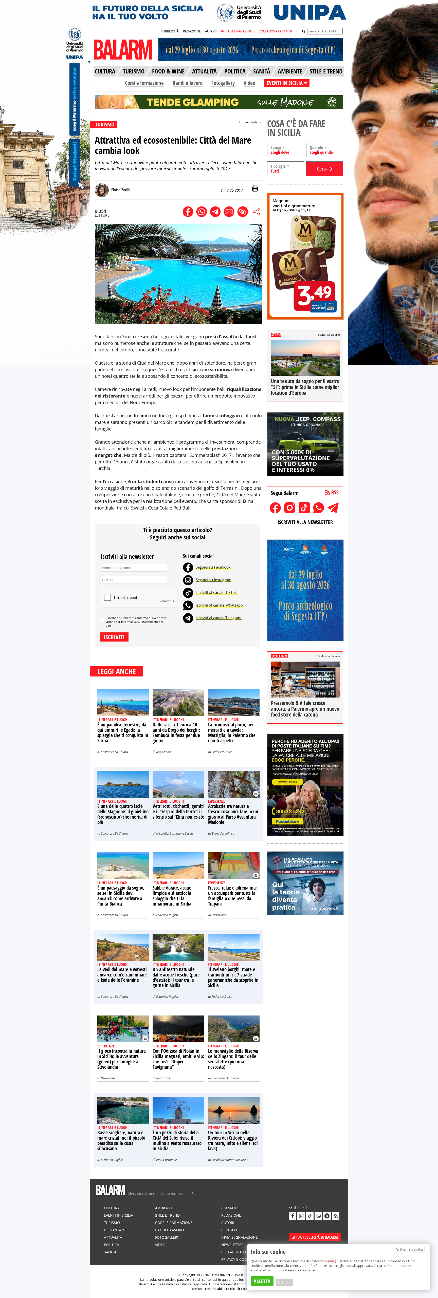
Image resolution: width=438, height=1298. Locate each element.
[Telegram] (188, 617)
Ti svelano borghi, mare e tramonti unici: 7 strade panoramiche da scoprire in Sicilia (233, 977)
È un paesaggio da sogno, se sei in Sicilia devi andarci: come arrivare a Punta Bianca (120, 896)
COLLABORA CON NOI (275, 31)
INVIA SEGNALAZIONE (237, 31)
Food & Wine (115, 1230)
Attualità (113, 1237)
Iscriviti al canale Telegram (219, 617)
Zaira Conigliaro (223, 833)
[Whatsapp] (188, 605)
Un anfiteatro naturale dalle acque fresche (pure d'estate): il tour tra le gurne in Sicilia (176, 977)
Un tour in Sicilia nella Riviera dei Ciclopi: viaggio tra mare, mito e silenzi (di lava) (233, 1140)
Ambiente (164, 1208)
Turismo (256, 122)
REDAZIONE (192, 31)
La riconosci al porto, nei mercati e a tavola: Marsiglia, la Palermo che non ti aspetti (232, 732)
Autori (227, 1222)
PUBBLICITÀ (170, 31)
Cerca (322, 168)
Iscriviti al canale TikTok (216, 592)
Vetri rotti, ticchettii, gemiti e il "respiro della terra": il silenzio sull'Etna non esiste (178, 811)
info (332, 1261)
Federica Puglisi (167, 915)
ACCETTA (262, 1281)
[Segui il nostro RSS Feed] (335, 1216)
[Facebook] (188, 567)
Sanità (110, 1252)
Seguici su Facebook (213, 567)
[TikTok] (188, 592)
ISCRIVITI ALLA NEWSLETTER (305, 522)
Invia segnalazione (239, 1237)
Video (249, 82)
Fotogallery (223, 82)
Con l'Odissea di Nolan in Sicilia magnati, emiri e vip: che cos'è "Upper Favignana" (178, 1059)
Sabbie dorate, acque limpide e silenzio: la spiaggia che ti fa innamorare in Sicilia (172, 896)
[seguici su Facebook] (292, 1216)
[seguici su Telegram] (327, 1216)
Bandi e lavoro (188, 82)
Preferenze (284, 1282)
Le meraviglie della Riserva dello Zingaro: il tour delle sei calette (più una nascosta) (233, 1059)
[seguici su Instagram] (301, 1216)
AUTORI (211, 31)
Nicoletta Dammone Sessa (174, 833)
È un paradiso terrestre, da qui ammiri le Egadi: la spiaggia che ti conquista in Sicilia (122, 732)
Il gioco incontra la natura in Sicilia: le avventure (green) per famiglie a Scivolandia (121, 1059)
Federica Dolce (222, 751)
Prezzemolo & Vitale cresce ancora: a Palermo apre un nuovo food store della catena (305, 708)
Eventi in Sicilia (118, 1215)
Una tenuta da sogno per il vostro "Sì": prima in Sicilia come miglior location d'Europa (305, 387)
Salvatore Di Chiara (114, 751)
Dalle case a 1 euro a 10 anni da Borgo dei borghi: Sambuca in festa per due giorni (176, 732)
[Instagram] (188, 579)
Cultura (112, 1208)
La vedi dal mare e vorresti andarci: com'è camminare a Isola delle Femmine (122, 974)
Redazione (163, 751)
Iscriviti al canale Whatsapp (219, 605)
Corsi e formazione (144, 82)
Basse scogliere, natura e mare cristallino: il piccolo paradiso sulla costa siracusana (121, 1140)
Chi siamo (230, 1208)
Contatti (230, 1230)
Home (243, 122)
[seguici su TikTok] (310, 1216)
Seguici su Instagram (213, 579)
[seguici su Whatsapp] (318, 1216)
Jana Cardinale (166, 1159)
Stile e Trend (167, 1215)
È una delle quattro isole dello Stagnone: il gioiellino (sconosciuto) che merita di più (123, 814)
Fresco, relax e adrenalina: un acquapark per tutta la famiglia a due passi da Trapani (232, 896)
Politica (111, 1244)
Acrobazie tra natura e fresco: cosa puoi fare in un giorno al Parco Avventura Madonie (233, 814)
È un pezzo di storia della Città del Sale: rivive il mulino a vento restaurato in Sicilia (177, 1140)
